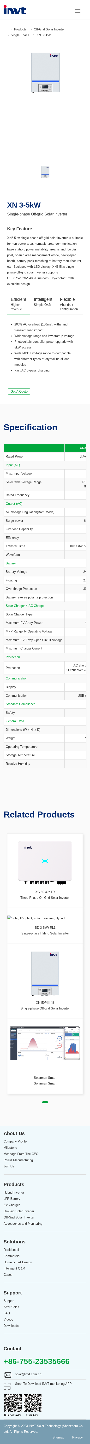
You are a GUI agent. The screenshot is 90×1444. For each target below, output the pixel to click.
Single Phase (20, 35)
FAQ (7, 1313)
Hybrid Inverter (14, 1192)
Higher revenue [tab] (18, 304)
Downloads (11, 1326)
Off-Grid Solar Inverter (49, 29)
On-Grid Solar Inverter (19, 1211)
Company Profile (15, 1141)
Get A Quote (19, 391)
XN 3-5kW (43, 35)
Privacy (77, 1437)
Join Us (9, 1166)
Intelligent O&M (14, 1268)
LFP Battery (12, 1198)
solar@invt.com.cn (28, 1374)
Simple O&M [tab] (43, 302)
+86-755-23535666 (37, 1361)
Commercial (12, 1256)
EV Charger (12, 1205)
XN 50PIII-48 (45, 1002)
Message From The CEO (21, 1154)
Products (20, 29)
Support (9, 1301)
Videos (8, 1319)
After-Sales (11, 1307)
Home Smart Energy (18, 1262)
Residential (11, 1250)
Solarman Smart (45, 1077)
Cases (8, 1274)
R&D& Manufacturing (18, 1160)
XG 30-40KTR (45, 892)
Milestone (10, 1147)
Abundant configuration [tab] (69, 304)
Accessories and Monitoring (23, 1223)
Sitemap (58, 1437)
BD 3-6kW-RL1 (45, 927)
